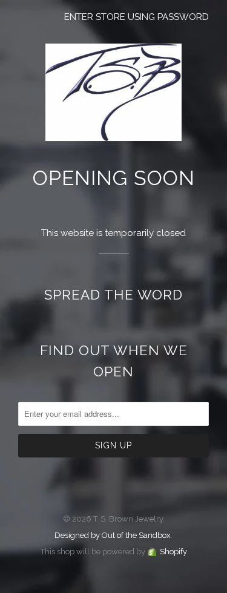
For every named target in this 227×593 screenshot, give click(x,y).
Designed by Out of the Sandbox (112, 535)
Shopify (173, 551)
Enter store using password (136, 16)
